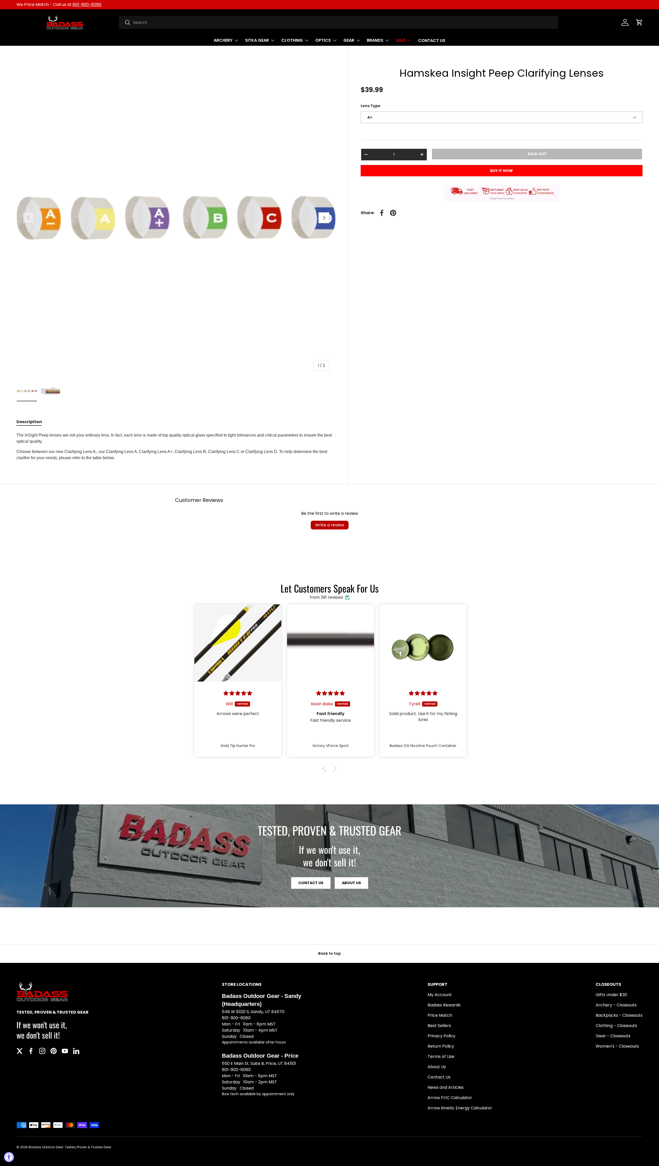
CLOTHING (292, 40)
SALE (400, 40)
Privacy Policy (441, 1036)
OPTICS (323, 40)
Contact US (310, 882)
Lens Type (370, 105)
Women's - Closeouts (617, 1046)
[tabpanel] (176, 446)
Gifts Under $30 (611, 995)
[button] (639, 22)
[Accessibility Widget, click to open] (9, 1157)
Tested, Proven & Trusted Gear (88, 1147)
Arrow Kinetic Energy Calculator (460, 1108)
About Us (351, 882)
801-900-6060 (87, 4)
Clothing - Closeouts (616, 1026)
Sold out (537, 153)
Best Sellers (439, 1026)
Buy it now (501, 170)
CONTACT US (431, 40)
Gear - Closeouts (613, 1036)
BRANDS (375, 40)
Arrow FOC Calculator (450, 1098)
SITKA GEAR (257, 40)
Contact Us (439, 1077)
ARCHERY (223, 40)
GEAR (348, 40)
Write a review (329, 525)
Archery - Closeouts (616, 1005)
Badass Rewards (444, 1005)
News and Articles (446, 1087)
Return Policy (441, 1046)
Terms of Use (441, 1056)
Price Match (440, 1015)
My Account (440, 995)
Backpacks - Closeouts (619, 1015)
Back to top (329, 953)
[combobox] (338, 22)
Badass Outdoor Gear (46, 1147)
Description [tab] (29, 422)
